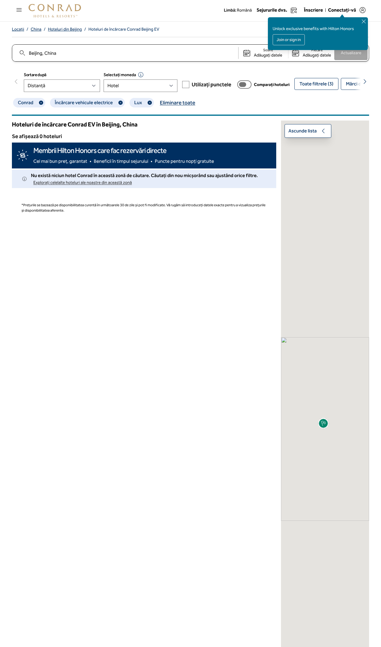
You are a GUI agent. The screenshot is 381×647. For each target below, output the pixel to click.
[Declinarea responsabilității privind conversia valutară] (140, 74)
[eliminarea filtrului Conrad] (41, 102)
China (36, 29)
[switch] (244, 84)
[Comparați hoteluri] (244, 84)
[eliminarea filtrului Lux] (150, 102)
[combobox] (125, 53)
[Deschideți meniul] (19, 10)
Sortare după (35, 74)
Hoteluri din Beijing (65, 29)
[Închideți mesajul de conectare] (364, 21)
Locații (18, 29)
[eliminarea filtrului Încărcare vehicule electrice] (121, 102)
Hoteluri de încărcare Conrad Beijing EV (123, 29)
